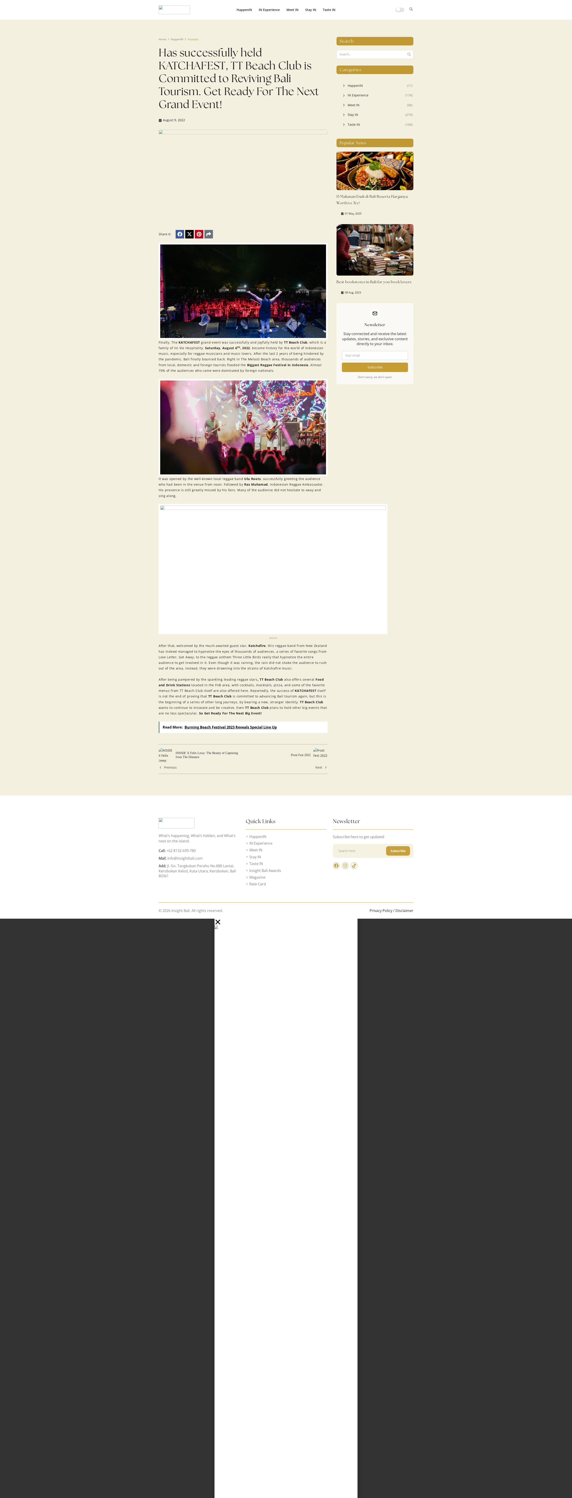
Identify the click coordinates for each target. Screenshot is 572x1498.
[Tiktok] (354, 865)
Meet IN (292, 10)
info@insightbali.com (185, 858)
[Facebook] (180, 234)
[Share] (208, 234)
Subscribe (375, 367)
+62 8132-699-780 (181, 850)
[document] (286, 1208)
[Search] (409, 54)
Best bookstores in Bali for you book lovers (373, 282)
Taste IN (329, 10)
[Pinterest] (199, 234)
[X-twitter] (189, 234)
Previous (170, 767)
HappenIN (244, 10)
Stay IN (310, 10)
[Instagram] (345, 865)
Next (318, 767)
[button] (411, 10)
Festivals (193, 39)
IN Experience (269, 10)
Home (162, 39)
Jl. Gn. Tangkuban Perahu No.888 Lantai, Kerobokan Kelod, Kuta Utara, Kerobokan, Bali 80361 (197, 870)
